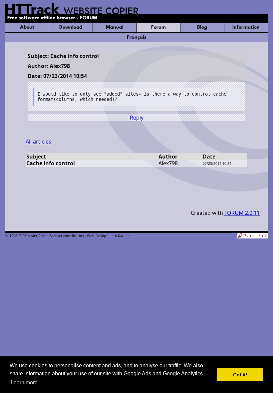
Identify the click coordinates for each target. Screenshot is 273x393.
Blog (202, 27)
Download (70, 27)
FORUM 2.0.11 (242, 212)
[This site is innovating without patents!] (252, 236)
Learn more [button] (24, 382)
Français (136, 37)
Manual (115, 27)
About (27, 27)
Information (246, 27)
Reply (136, 117)
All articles (38, 141)
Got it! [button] (240, 374)
